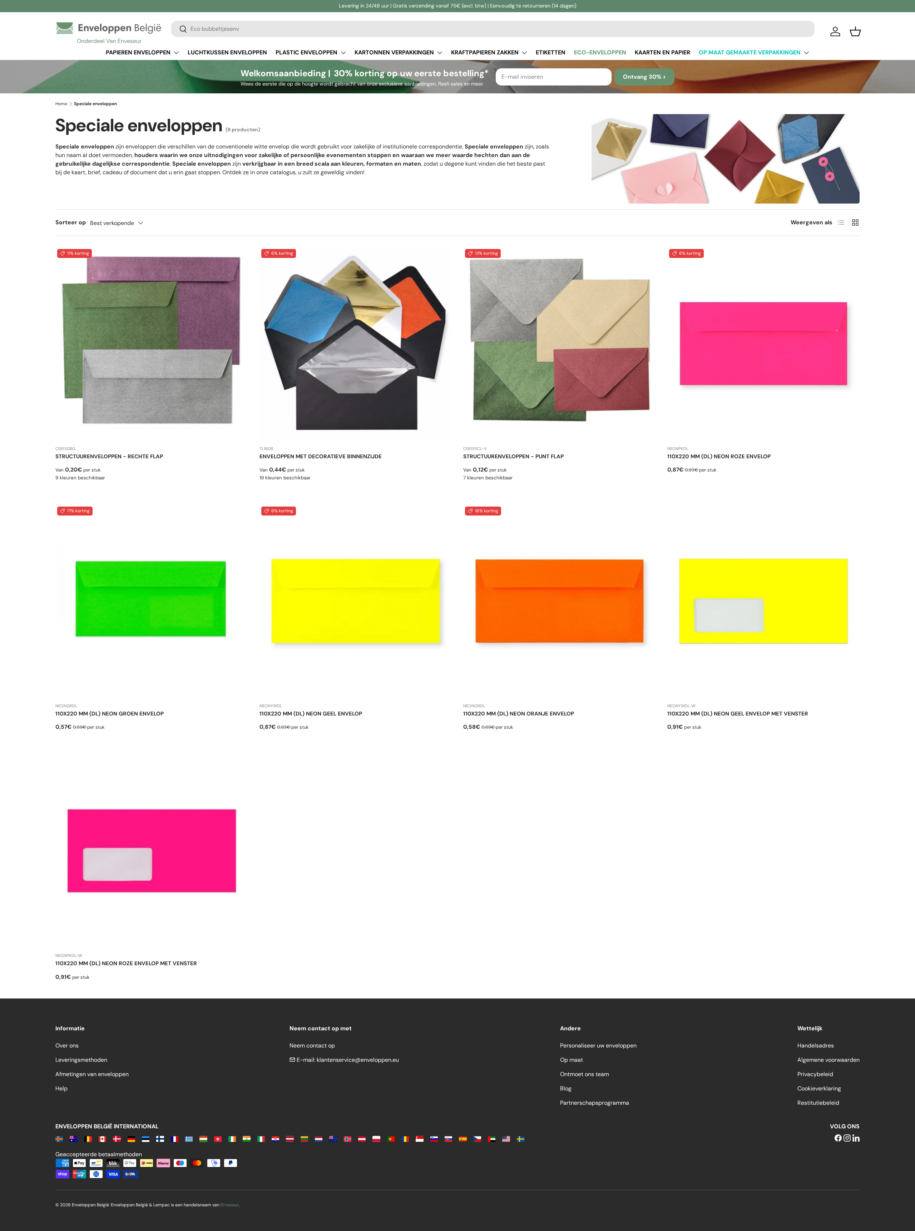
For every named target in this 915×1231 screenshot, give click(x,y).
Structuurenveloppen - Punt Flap (513, 456)
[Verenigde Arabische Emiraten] (491, 1138)
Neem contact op (312, 1045)
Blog (566, 1088)
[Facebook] (838, 1138)
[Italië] (261, 1138)
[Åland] (59, 1138)
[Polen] (376, 1138)
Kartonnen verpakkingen (394, 52)
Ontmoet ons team (584, 1074)
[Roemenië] (405, 1138)
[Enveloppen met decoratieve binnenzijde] (355, 343)
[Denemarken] (116, 1138)
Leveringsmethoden (81, 1060)
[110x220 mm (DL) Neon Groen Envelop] (151, 601)
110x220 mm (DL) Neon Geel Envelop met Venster (737, 713)
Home (61, 104)
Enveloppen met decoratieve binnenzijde (320, 456)
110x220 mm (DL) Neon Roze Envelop (719, 456)
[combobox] (493, 29)
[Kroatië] (275, 1138)
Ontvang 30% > (644, 76)
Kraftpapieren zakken (485, 52)
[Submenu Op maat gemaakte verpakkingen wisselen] (806, 52)
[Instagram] (847, 1138)
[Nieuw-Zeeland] (333, 1138)
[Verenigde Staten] (506, 1138)
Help (61, 1088)
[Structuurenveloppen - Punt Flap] (559, 343)
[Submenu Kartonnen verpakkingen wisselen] (439, 52)
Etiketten (550, 52)
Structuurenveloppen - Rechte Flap (109, 456)
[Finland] (160, 1138)
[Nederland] (318, 1138)
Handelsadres (815, 1045)
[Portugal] (391, 1138)
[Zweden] (520, 1138)
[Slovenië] (434, 1138)
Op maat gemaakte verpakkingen (750, 52)
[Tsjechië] (477, 1138)
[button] (855, 31)
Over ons (67, 1045)
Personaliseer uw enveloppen (598, 1045)
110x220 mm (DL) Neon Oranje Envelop (518, 713)
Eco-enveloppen (600, 52)
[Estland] (145, 1138)
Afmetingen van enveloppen (92, 1074)
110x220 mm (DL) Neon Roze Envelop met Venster (126, 963)
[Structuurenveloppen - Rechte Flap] (151, 343)
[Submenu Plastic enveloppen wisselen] (343, 52)
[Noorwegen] (347, 1138)
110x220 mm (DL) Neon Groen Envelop (109, 713)
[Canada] (102, 1138)
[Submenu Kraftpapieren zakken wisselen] (524, 52)
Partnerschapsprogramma (594, 1103)
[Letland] (289, 1138)
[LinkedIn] (856, 1138)
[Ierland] (232, 1138)
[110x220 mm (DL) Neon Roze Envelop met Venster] (151, 850)
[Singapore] (419, 1138)
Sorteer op (70, 222)
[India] (246, 1138)
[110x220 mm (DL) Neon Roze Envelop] (763, 343)
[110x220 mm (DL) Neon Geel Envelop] (355, 601)
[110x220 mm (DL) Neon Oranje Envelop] (559, 601)
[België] (88, 1138)
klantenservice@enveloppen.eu (358, 1060)
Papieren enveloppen (138, 52)
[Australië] (73, 1138)
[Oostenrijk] (362, 1138)
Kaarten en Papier (662, 52)
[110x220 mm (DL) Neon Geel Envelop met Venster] (763, 601)
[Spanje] (462, 1138)
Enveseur (230, 1205)
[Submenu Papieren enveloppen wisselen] (176, 52)
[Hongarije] (203, 1138)
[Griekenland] (189, 1138)
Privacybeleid (815, 1074)
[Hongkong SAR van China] (218, 1138)
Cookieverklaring (819, 1088)
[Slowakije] (448, 1138)
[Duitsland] (131, 1138)
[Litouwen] (304, 1138)
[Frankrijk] (174, 1138)
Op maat (571, 1060)
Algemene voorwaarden (828, 1060)
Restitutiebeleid (818, 1103)
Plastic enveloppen (306, 52)
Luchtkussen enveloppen (227, 52)
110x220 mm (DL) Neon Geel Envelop (310, 713)
